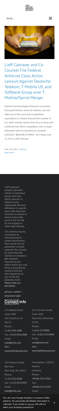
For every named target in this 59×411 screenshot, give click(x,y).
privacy (8, 291)
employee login (13, 295)
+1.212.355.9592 (18, 382)
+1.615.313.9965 (45, 334)
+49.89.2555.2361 (41, 378)
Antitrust (23, 149)
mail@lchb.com (13, 342)
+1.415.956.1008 (18, 334)
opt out (30, 404)
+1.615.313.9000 (40, 330)
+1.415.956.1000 (13, 330)
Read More (9, 152)
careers (17, 291)
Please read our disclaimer (13, 284)
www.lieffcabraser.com (16, 350)
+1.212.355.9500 (13, 378)
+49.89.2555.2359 (41, 386)
